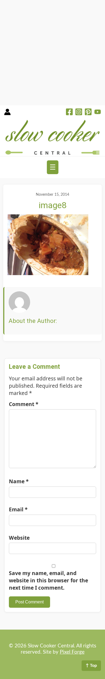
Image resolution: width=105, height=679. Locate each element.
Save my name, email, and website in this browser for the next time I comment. (48, 580)
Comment (23, 404)
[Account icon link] (7, 113)
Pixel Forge (72, 652)
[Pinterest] (88, 112)
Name (19, 481)
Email (18, 509)
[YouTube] (97, 112)
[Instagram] (78, 112)
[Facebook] (69, 112)
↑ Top (91, 665)
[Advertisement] (52, 52)
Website (19, 537)
